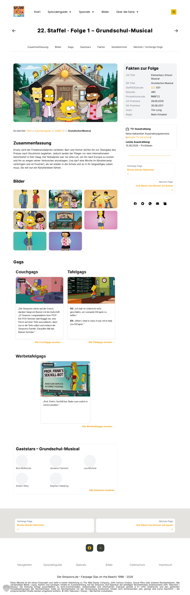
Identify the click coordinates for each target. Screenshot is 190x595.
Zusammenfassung (37, 46)
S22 (153, 87)
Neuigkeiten (24, 564)
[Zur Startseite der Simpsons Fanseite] (18, 16)
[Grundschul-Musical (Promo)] (100, 199)
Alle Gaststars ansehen (101, 490)
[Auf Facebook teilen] (135, 204)
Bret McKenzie (23, 468)
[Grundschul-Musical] (65, 199)
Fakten (101, 46)
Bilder (105, 12)
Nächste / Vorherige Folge (148, 46)
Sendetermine (119, 46)
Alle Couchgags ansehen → (49, 342)
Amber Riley (22, 485)
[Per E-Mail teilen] (157, 204)
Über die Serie (125, 12)
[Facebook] (89, 548)
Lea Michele (90, 468)
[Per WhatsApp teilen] (150, 204)
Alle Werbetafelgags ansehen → (98, 426)
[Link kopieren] (165, 204)
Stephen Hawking (59, 485)
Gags (71, 46)
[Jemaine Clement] (56, 461)
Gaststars (85, 46)
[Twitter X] (100, 548)
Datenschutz (137, 564)
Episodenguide (57, 12)
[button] (173, 12)
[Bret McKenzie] (22, 461)
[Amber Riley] (22, 478)
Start (37, 12)
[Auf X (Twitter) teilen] (143, 204)
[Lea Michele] (90, 461)
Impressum (165, 564)
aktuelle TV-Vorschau (138, 137)
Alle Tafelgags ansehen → (101, 342)
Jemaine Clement (59, 468)
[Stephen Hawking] (56, 478)
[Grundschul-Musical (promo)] (29, 199)
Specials (84, 12)
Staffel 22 (60, 131)
